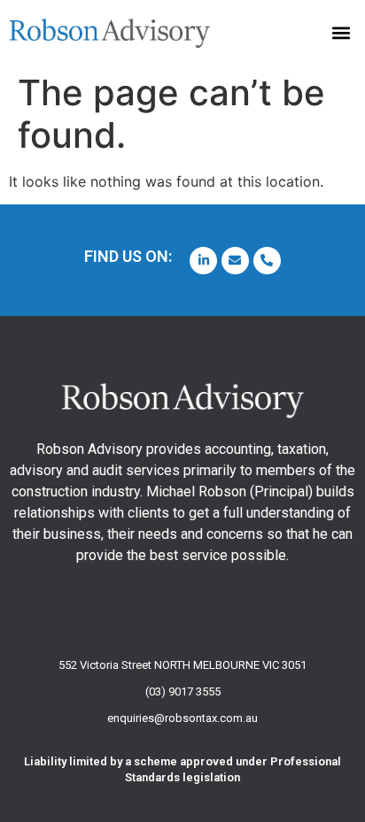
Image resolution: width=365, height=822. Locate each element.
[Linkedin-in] (203, 260)
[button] (341, 32)
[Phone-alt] (267, 260)
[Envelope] (235, 260)
